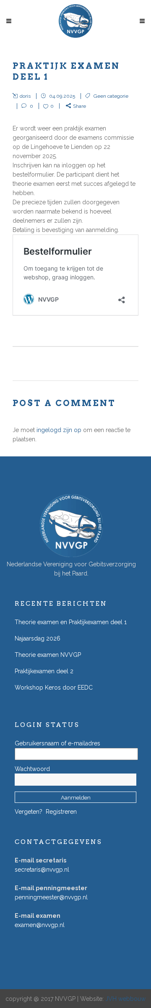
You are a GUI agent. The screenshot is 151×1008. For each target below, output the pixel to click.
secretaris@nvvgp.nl (42, 869)
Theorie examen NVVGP (48, 654)
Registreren (61, 811)
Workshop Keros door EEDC (54, 687)
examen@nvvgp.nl (40, 925)
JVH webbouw (125, 998)
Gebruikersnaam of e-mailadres (57, 743)
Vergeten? (28, 811)
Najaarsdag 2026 (37, 638)
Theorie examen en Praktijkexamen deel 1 (71, 622)
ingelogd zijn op (58, 430)
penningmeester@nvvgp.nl (51, 897)
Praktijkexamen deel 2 (44, 671)
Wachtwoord (32, 769)
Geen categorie (111, 96)
